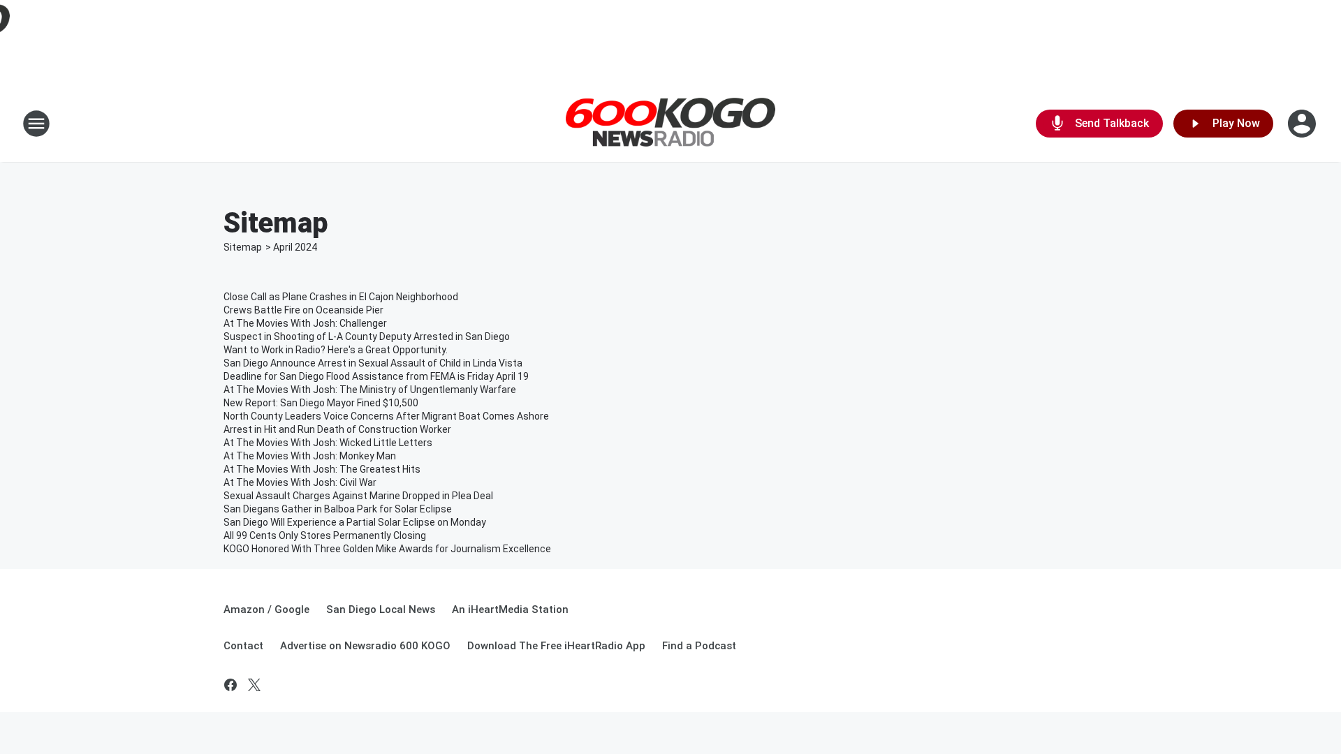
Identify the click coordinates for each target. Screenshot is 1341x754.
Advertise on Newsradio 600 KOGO (365, 646)
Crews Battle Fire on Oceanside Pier (303, 310)
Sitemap (243, 247)
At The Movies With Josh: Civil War (300, 482)
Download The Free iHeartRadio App (556, 646)
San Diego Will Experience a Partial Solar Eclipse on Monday (355, 522)
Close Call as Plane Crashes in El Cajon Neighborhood (341, 296)
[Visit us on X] (254, 685)
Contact (243, 646)
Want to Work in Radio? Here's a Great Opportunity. (336, 349)
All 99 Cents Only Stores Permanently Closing (325, 535)
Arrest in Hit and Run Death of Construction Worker (337, 429)
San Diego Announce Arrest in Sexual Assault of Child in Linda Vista (373, 363)
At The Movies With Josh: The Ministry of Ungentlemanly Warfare (370, 389)
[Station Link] (670, 124)
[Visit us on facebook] (230, 685)
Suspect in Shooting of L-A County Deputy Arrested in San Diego (367, 336)
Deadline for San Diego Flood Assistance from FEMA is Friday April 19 (376, 376)
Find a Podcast (699, 646)
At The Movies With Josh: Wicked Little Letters (328, 442)
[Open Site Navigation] (36, 124)
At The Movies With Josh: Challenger (305, 323)
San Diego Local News (380, 609)
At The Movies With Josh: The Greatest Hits (322, 469)
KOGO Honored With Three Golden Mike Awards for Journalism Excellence (387, 548)
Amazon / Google (266, 609)
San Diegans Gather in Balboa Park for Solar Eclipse (338, 509)
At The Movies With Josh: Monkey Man (310, 455)
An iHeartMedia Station (510, 609)
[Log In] (1303, 124)
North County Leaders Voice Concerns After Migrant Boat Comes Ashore (386, 416)
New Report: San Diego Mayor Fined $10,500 (321, 402)
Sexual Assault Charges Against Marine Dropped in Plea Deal (358, 495)
